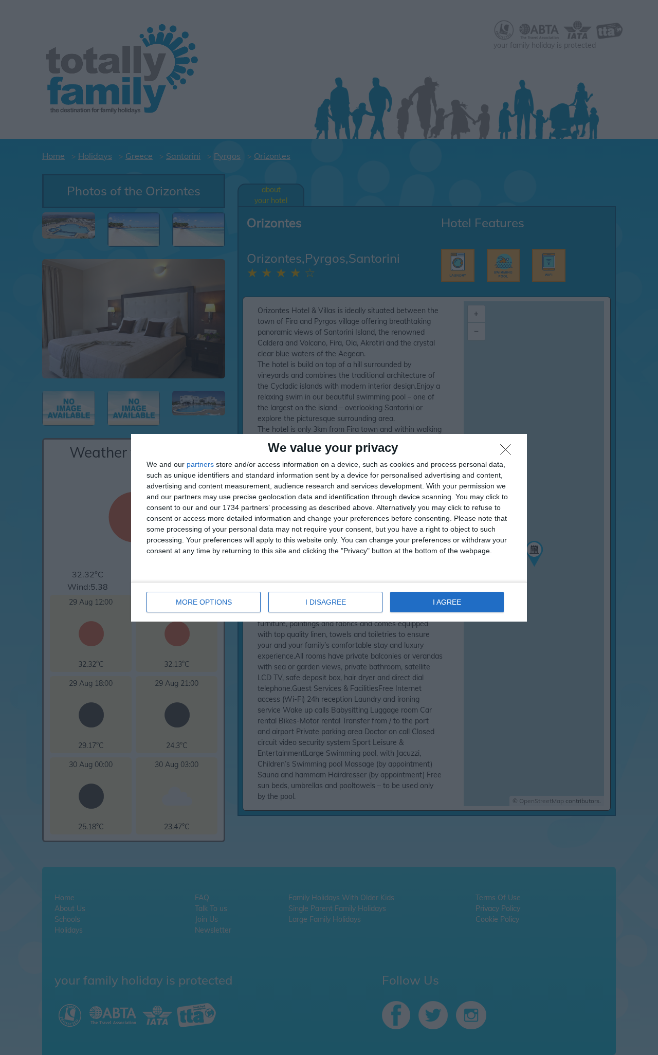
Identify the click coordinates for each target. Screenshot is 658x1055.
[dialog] (329, 528)
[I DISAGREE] (508, 452)
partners (200, 464)
